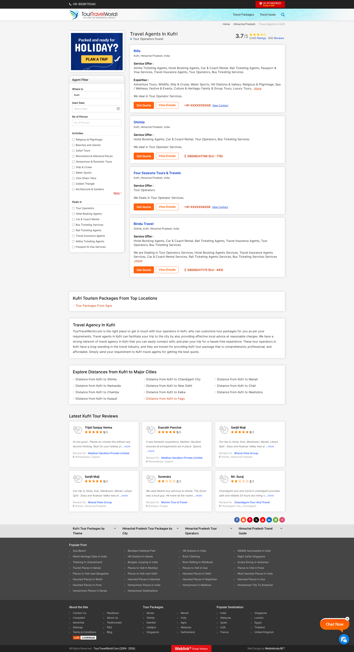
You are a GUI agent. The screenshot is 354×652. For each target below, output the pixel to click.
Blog (109, 632)
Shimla (139, 122)
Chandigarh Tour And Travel (252, 502)
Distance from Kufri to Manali (237, 379)
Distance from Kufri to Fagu (165, 398)
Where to (77, 89)
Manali (184, 612)
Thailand (259, 627)
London (258, 617)
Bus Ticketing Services (89, 224)
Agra (183, 622)
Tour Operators (85, 208)
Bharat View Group (246, 453)
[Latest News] (243, 520)
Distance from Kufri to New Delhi (169, 385)
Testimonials (114, 622)
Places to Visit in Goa (195, 567)
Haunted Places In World (87, 579)
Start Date (78, 102)
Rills (137, 51)
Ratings (257, 38)
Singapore (153, 632)
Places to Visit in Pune (250, 567)
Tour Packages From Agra (94, 305)
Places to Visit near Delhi (142, 573)
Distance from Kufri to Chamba (97, 392)
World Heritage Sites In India (90, 556)
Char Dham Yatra (86, 178)
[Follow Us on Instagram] (282, 520)
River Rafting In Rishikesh (198, 562)
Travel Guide (268, 14)
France (224, 632)
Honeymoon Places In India (144, 584)
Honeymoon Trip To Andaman (255, 584)
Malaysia (186, 627)
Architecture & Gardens (90, 189)
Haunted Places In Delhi (197, 573)
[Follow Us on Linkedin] (269, 520)
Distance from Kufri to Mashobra (240, 392)
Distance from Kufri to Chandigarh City (173, 379)
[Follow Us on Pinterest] (250, 520)
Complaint (79, 617)
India (223, 612)
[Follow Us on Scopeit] (275, 520)
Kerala (150, 612)
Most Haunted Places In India (255, 573)
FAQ (109, 627)
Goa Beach (79, 550)
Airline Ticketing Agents (90, 241)
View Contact (220, 105)
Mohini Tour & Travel (174, 502)
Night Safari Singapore (251, 556)
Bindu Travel (144, 224)
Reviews (276, 38)
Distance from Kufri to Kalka (165, 392)
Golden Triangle (85, 183)
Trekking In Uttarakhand (87, 562)
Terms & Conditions (84, 632)
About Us (112, 617)
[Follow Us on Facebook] (237, 520)
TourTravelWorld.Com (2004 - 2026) (114, 648)
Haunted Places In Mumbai (144, 579)
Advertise (78, 622)
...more (126, 446)
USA (222, 627)
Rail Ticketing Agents (88, 230)
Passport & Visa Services (91, 246)
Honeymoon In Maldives (197, 584)
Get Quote (144, 105)
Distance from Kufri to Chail (236, 385)
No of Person (80, 116)
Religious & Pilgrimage (89, 139)
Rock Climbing (191, 556)
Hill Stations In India (194, 550)
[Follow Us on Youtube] (263, 520)
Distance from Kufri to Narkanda (98, 385)
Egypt (258, 622)
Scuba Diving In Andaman (253, 562)
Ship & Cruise (84, 167)
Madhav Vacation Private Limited (108, 453)
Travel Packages (243, 14)
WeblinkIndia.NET (275, 648)
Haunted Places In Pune (87, 584)
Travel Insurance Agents (90, 235)
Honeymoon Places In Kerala (90, 590)
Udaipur (151, 627)
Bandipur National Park (142, 550)
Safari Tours (83, 150)
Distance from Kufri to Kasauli (96, 398)
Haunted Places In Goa (251, 579)
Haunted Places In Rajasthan (200, 579)
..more (138, 260)
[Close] (347, 619)
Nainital (151, 622)
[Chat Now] (344, 639)
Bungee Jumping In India (143, 562)
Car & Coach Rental (87, 219)
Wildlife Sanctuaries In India (254, 550)
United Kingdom (264, 632)
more (257, 88)
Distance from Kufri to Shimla (96, 379)
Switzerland (188, 632)
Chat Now (334, 624)
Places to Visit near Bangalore (91, 573)
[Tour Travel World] (93, 14)
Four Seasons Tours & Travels (157, 173)
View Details (167, 105)
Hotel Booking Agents (89, 213)
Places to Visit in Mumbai (143, 567)
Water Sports (83, 172)
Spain (223, 622)
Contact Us (79, 612)
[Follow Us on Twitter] (256, 520)
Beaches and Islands (88, 145)
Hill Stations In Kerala (140, 556)
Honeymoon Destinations (143, 590)
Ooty (184, 617)
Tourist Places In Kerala (87, 567)
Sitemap (78, 627)
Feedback (113, 612)
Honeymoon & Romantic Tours (94, 161)
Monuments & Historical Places (94, 156)
